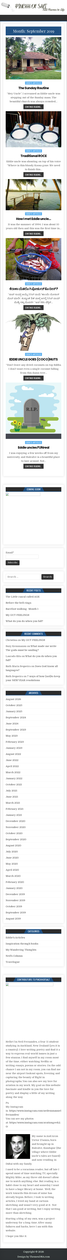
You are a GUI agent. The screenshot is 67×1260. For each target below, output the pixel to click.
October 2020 (14, 833)
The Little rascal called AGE (23, 596)
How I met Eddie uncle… (33, 218)
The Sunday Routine (33, 88)
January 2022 (14, 778)
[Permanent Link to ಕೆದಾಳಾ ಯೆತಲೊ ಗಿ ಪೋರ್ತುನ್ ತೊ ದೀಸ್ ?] (33, 259)
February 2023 (15, 741)
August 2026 (13, 699)
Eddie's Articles (33, 83)
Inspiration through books (22, 943)
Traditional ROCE (33, 156)
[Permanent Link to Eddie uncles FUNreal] (33, 411)
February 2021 (14, 808)
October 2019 (14, 906)
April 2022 (12, 766)
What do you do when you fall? (24, 621)
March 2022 (13, 772)
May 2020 (12, 863)
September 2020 (16, 839)
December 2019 (15, 894)
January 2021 (14, 815)
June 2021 (12, 796)
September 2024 (16, 717)
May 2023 (12, 735)
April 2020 (12, 869)
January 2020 (14, 888)
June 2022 (12, 760)
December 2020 (15, 821)
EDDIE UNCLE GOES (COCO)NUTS (33, 359)
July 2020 (12, 851)
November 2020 (16, 827)
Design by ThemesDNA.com (33, 1256)
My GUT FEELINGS (17, 615)
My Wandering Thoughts (21, 949)
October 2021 (14, 784)
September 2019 (16, 912)
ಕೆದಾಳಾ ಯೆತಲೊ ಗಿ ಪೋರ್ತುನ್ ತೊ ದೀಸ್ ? (33, 288)
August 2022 (13, 754)
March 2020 (13, 875)
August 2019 (13, 918)
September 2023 (16, 729)
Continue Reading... (33, 106)
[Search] (64, 18)
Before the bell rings (18, 602)
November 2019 (15, 900)
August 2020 (13, 845)
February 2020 (15, 882)
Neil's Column (14, 955)
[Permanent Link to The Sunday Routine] (33, 58)
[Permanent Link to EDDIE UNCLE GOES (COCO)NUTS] (33, 331)
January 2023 (14, 747)
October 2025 (14, 705)
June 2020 (12, 857)
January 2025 (14, 711)
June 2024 (12, 723)
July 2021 (11, 790)
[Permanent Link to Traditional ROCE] (33, 129)
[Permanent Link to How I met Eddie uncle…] (33, 194)
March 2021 (13, 802)
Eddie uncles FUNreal (33, 447)
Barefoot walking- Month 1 (22, 608)
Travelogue (13, 961)
